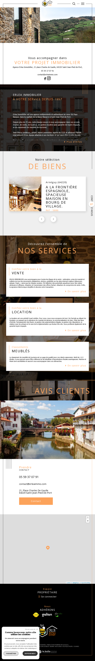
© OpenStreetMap (85, 583)
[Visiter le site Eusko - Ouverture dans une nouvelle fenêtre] (58, 615)
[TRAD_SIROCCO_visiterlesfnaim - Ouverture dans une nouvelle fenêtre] (36, 614)
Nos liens (58, 646)
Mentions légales (43, 646)
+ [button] (88, 517)
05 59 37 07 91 (47, 71)
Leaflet (68, 583)
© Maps (75, 583)
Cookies (76, 646)
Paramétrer (11, 653)
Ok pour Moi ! (30, 653)
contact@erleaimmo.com (47, 74)
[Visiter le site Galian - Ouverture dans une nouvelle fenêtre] (47, 615)
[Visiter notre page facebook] (45, 79)
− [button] (88, 520)
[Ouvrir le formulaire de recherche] (73, 3)
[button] (53, 219)
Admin (52, 646)
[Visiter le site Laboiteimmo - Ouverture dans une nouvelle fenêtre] (47, 654)
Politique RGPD (67, 646)
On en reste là (30, 629)
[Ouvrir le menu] (83, 3)
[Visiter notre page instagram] (48, 79)
